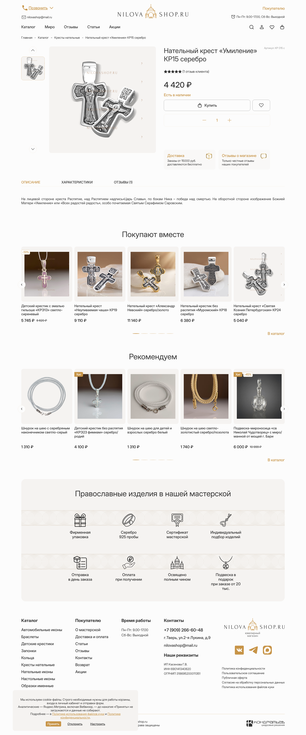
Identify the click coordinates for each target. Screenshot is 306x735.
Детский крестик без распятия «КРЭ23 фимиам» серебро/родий (98, 432)
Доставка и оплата (91, 637)
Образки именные (37, 686)
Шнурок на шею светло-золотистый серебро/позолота (205, 430)
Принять (53, 724)
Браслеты (30, 637)
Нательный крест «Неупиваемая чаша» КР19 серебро (95, 310)
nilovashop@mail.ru (39, 17)
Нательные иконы (37, 672)
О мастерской (87, 630)
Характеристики (77, 182)
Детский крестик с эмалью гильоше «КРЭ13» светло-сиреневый (42, 310)
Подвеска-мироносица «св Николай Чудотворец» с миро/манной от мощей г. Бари (258, 432)
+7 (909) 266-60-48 (183, 630)
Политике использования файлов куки (78, 714)
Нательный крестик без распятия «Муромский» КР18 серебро (204, 310)
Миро (50, 27)
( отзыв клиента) (195, 71)
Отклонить (74, 724)
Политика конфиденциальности (243, 668)
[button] (136, 333)
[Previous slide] (33, 50)
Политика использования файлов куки (248, 687)
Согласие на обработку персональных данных (253, 682)
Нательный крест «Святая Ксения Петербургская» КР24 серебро (257, 310)
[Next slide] (33, 149)
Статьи (93, 27)
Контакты (83, 658)
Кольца (27, 658)
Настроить (97, 724)
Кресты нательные (67, 37)
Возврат (82, 665)
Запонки (28, 651)
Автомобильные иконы (41, 630)
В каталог (276, 333)
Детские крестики (37, 644)
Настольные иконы (38, 679)
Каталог (28, 27)
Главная (26, 37)
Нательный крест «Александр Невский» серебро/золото (151, 308)
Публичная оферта (234, 677)
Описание (30, 182)
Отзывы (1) (123, 182)
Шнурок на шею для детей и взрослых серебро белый (149, 430)
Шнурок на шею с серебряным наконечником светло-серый (45, 430)
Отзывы (71, 27)
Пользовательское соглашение (243, 673)
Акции (114, 27)
